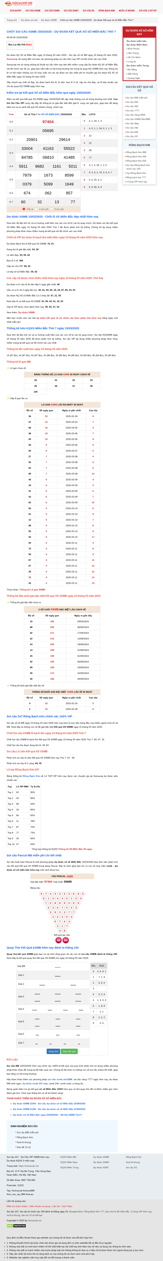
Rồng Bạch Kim (107, 10)
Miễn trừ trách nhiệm (17, 1206)
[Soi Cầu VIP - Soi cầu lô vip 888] (19, 3)
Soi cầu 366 (132, 106)
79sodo (18, 1232)
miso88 (52, 1232)
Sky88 (35, 1232)
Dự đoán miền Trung (138, 65)
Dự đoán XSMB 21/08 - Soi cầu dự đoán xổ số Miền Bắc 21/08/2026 (49, 1109)
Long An (132, 61)
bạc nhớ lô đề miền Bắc (117, 1211)
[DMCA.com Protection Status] (16, 1227)
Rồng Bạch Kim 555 (136, 161)
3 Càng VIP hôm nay (136, 181)
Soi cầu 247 (132, 136)
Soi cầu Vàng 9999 (135, 115)
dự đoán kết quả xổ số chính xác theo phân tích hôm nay (68, 318)
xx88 (45, 1232)
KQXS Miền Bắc (68, 1157)
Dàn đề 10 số (24, 1147)
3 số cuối (59, 209)
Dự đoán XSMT (101, 1167)
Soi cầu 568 (132, 132)
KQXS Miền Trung (69, 1167)
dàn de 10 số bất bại (31, 1215)
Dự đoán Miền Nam (137, 44)
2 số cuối (43, 209)
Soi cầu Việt (132, 127)
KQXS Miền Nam (69, 1162)
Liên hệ (56, 1206)
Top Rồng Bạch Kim (136, 173)
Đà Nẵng (132, 69)
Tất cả (30, 209)
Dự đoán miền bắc (136, 41)
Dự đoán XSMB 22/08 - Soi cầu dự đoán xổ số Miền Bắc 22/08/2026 (49, 1103)
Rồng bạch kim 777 (136, 177)
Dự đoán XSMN (101, 1162)
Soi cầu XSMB (32, 10)
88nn (25, 1232)
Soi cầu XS (88, 10)
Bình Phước (134, 48)
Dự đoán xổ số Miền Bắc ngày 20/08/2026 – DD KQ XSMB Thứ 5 (47, 1115)
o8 (29, 1232)
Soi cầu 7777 (132, 110)
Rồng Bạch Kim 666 (136, 156)
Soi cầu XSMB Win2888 (138, 119)
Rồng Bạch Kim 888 (136, 152)
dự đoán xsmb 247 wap (35, 1083)
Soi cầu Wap (132, 123)
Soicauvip (15, 10)
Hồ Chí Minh (134, 57)
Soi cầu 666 (132, 102)
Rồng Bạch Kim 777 (94, 1211)
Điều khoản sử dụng (40, 1206)
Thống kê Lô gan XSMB (32, 589)
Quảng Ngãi (134, 78)
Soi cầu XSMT (71, 10)
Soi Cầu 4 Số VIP (148, 10)
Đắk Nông (133, 74)
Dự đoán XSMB (26, 312)
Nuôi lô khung (127, 10)
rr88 (40, 1232)
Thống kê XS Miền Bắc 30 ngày (75, 849)
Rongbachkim (76, 1211)
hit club (10, 1232)
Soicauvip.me (35, 1220)
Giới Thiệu (67, 1206)
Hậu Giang (133, 53)
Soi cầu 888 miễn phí (28, 1132)
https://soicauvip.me (29, 1166)
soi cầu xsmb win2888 (60, 1079)
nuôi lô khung (13, 1215)
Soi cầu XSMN (52, 10)
